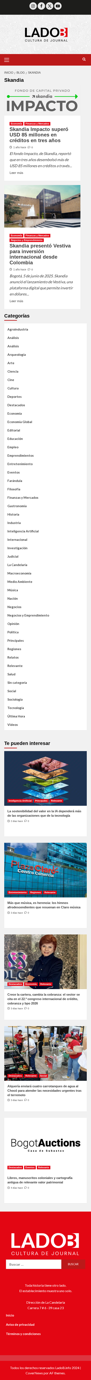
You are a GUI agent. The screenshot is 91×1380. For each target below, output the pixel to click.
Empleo (12, 447)
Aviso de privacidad (20, 1324)
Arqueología (16, 354)
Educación (15, 439)
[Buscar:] (34, 1264)
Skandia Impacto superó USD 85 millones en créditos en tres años (39, 134)
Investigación (17, 548)
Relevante (15, 666)
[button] (8, 59)
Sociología (15, 699)
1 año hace (19, 147)
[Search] (84, 59)
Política (13, 632)
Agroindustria (17, 329)
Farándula (14, 481)
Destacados (16, 405)
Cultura (13, 388)
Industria (14, 523)
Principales (15, 640)
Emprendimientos (20, 455)
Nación (12, 598)
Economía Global (19, 422)
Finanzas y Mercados (37, 123)
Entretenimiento (20, 464)
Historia (13, 514)
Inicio (10, 1315)
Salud (11, 674)
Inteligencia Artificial (23, 531)
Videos (12, 724)
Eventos (13, 472)
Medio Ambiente (19, 581)
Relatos (13, 657)
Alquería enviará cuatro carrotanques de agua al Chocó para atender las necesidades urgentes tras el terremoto (44, 1090)
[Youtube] (58, 6)
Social (11, 691)
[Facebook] (41, 6)
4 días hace (17, 1188)
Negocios (14, 607)
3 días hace (17, 913)
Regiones (14, 649)
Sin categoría (17, 682)
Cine (10, 380)
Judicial (12, 556)
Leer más (16, 172)
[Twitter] (49, 6)
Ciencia (12, 371)
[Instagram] (33, 6)
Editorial (13, 430)
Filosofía (13, 489)
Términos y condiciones (23, 1334)
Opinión (13, 624)
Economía (16, 123)
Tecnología (15, 708)
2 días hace (17, 821)
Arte (10, 363)
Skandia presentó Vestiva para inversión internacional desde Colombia (40, 254)
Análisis (13, 338)
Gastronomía (17, 506)
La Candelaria (17, 565)
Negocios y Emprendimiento (27, 240)
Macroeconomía (19, 573)
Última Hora (16, 716)
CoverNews (34, 1373)
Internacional (17, 539)
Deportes (14, 396)
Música (12, 590)
